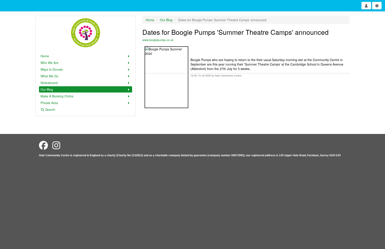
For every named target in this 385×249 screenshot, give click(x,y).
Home (45, 56)
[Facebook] (43, 145)
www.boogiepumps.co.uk (157, 40)
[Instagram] (56, 145)
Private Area (49, 103)
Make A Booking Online (57, 96)
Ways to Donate (52, 69)
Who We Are (49, 62)
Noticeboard (49, 82)
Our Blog (47, 89)
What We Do (49, 76)
